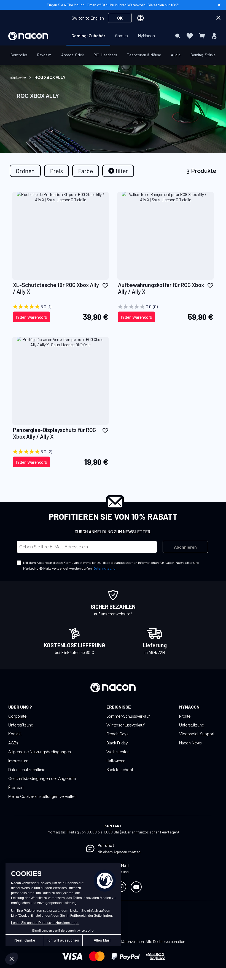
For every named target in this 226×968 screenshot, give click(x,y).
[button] (105, 285)
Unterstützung (20, 725)
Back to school (119, 770)
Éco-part (16, 787)
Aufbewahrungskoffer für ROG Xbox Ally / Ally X (161, 288)
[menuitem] (88, 35)
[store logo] (28, 36)
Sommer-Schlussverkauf (128, 716)
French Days (117, 734)
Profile (184, 716)
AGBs (13, 743)
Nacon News (190, 743)
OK (120, 17)
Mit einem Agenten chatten (119, 851)
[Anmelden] (214, 36)
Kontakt (14, 734)
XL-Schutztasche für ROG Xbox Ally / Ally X (56, 288)
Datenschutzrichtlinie (26, 770)
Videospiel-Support (196, 734)
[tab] (118, 171)
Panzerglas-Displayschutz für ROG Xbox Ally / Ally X (54, 433)
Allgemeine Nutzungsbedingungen (39, 752)
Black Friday (117, 743)
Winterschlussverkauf (125, 725)
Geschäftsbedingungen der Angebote (42, 778)
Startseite (18, 77)
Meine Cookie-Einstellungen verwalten (42, 796)
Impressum (18, 761)
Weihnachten (118, 752)
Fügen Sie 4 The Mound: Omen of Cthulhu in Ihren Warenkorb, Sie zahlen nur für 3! (113, 4)
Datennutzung (104, 568)
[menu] (113, 35)
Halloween (115, 761)
